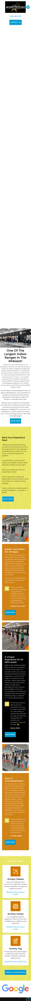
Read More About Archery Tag (15, 961)
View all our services (15, 972)
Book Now (15, 421)
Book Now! (8, 499)
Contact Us (15, 22)
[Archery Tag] (16, 941)
